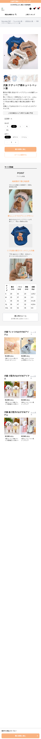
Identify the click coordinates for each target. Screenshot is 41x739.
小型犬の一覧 (29, 21)
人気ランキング (30, 14)
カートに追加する (20, 155)
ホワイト (15, 137)
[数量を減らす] (7, 142)
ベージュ (24, 137)
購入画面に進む (20, 149)
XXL (7, 130)
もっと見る (33, 333)
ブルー (8, 137)
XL (27, 126)
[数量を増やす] (15, 142)
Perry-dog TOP (6, 21)
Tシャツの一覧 (17, 21)
